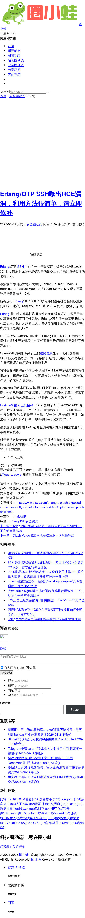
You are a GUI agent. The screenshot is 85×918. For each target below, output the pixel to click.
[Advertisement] (42, 142)
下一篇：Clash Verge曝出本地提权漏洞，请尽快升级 (37, 535)
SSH (20, 266)
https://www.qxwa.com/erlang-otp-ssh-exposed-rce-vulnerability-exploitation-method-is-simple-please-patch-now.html (42, 507)
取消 (3, 648)
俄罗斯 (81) (43, 804)
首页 (11, 46)
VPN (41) (46, 813)
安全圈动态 (16, 65)
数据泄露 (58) (9, 808)
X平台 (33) (41, 818)
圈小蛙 (24, 854)
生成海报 (19, 516)
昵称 (11, 680)
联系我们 (6, 846)
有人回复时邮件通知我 (20, 667)
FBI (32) (54, 818)
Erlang (4, 266)
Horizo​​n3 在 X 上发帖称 (16, 405)
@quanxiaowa (11, 474)
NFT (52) (57, 808)
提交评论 (7, 672)
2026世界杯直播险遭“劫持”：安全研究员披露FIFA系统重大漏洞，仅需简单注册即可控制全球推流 (46, 574)
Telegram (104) (70, 799)
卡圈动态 (14, 69)
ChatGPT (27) (36, 822)
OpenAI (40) (61, 813)
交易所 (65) (58, 804)
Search (5, 702)
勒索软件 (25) (55, 822)
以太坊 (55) (27, 808)
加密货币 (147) (49, 799)
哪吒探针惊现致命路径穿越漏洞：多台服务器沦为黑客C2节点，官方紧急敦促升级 (46, 564)
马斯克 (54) (43, 808)
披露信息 (46, 353)
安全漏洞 (32, 521)
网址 (11, 690)
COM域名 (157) (28, 799)
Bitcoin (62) (74, 804)
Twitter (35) (13, 818)
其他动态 (14, 74)
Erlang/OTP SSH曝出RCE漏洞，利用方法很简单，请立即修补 (41, 203)
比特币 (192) (9, 799)
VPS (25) (71, 822)
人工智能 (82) (25, 804)
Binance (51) (15, 813)
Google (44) (32, 813)
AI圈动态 (14, 55)
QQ (10, 694)
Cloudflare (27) (16, 822)
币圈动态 (14, 50)
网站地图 (35, 859)
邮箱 (11, 685)
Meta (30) (66, 818)
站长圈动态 (16, 60)
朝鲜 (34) (27, 818)
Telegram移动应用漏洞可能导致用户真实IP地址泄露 (44, 619)
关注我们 (19, 846)
